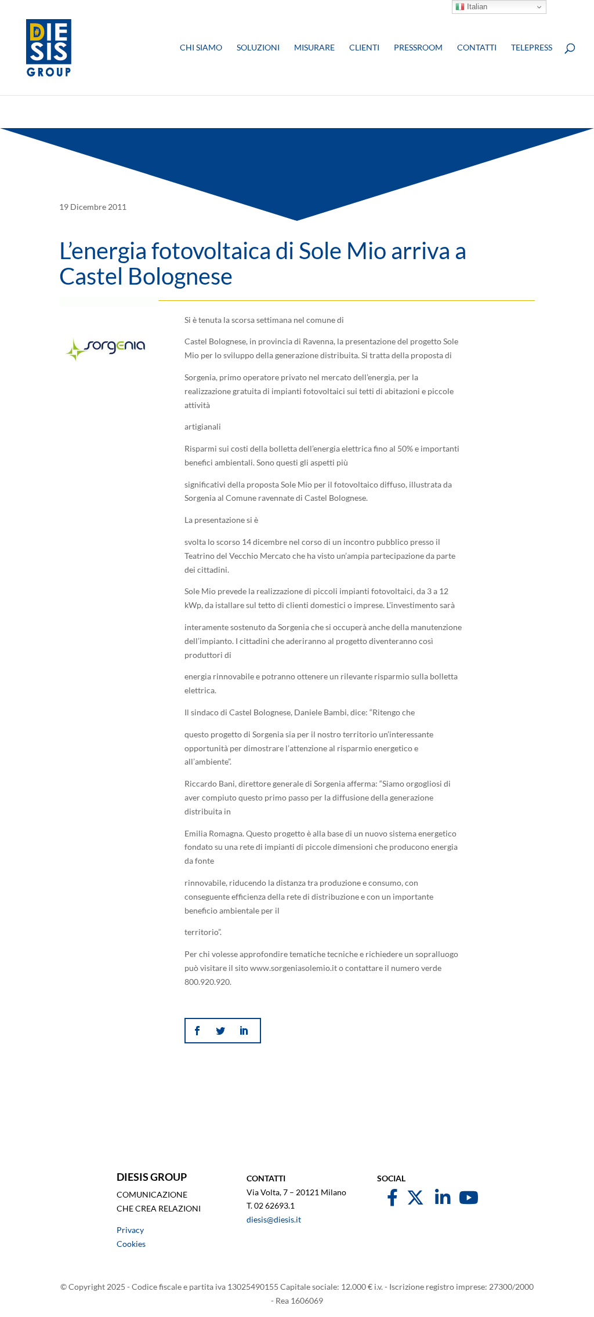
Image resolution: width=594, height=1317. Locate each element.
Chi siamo (201, 47)
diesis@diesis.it (274, 1219)
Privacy (130, 1230)
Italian (476, 6)
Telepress (531, 47)
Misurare (314, 47)
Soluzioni (258, 47)
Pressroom (418, 47)
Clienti (364, 47)
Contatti (477, 47)
